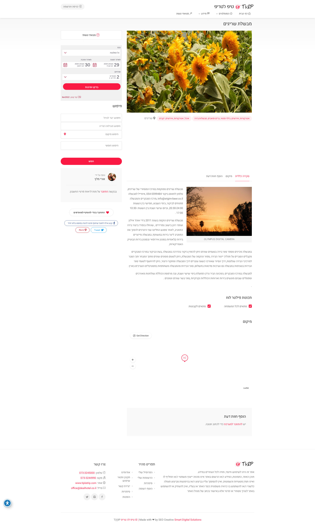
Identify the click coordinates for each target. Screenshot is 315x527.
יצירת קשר (124, 486)
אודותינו (125, 472)
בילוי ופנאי (226, 118)
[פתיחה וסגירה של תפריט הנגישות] (7, 503)
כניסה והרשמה (71, 6)
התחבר (104, 192)
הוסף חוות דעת (214, 176)
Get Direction (142, 335)
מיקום (229, 176)
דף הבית (243, 13)
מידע (204, 13)
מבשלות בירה (200, 118)
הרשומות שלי (145, 478)
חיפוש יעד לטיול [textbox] (112, 118)
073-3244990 (88, 478)
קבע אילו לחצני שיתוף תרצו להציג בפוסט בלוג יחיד (90, 223)
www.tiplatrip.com (85, 483)
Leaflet (246, 388)
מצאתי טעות (183, 13)
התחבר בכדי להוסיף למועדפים (89, 212)
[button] (133, 360)
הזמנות (126, 497)
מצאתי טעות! (89, 35)
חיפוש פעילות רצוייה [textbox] (109, 126)
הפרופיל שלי (145, 472)
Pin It (81, 230)
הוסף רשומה (145, 489)
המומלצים (224, 13)
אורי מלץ (99, 179)
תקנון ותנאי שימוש (124, 479)
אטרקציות (245, 118)
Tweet (97, 230)
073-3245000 (87, 473)
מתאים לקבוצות (197, 306)
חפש (91, 161)
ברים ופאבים (214, 118)
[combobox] (91, 118)
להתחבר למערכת (233, 424)
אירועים (235, 118)
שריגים (148, 118)
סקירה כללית (242, 176)
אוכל (187, 118)
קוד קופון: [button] (69, 97)
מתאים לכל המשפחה (235, 306)
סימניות (126, 492)
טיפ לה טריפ (128, 520)
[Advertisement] (189, 146)
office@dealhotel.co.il (83, 488)
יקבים (162, 118)
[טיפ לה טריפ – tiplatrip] (234, 7)
